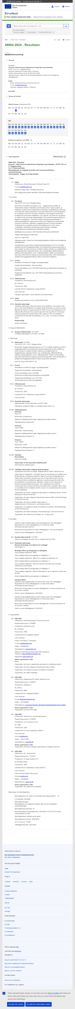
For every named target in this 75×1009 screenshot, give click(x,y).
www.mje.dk (29, 782)
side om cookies (53, 993)
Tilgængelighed (9, 898)
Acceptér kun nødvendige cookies (38, 1004)
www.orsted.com (30, 649)
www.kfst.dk (29, 742)
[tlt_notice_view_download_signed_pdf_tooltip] (16, 110)
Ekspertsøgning (31, 32)
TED (6, 40)
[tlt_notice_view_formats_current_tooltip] (65, 157)
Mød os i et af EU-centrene (13, 970)
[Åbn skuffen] (7, 53)
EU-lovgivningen (10, 921)
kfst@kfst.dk (24, 736)
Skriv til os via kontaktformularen (15, 967)
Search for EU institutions (12, 980)
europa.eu (17, 951)
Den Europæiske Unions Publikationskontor (19, 855)
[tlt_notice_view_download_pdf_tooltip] (9, 127)
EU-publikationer (10, 935)
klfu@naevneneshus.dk (27, 699)
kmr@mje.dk (24, 776)
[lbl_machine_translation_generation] (31, 140)
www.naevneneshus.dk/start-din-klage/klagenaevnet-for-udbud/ (45, 705)
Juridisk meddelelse (11, 891)
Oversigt (7, 911)
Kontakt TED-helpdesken (12, 872)
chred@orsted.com (21, 85)
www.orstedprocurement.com (31, 654)
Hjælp (6, 868)
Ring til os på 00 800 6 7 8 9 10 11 (15, 960)
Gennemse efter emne (45, 32)
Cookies (7, 894)
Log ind (56, 6)
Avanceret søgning (18, 32)
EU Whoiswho (9, 931)
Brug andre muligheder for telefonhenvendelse (19, 963)
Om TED (7, 907)
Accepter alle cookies (15, 1004)
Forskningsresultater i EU (12, 928)
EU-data (7, 924)
